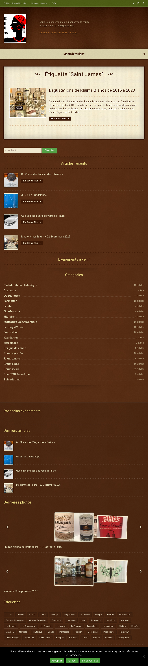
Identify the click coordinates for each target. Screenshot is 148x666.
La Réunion (76, 626)
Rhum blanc (11, 364)
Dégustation (12, 296)
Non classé (11, 343)
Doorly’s (54, 614)
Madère (122, 626)
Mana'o (134, 626)
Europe (98, 614)
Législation (11, 332)
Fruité (8, 306)
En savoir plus (90, 660)
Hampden (71, 620)
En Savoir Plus (60, 118)
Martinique (11, 338)
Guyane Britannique (15, 620)
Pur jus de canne (15, 348)
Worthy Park (123, 638)
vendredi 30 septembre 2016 (21, 591)
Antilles (21, 614)
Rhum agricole (13, 353)
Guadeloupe (12, 311)
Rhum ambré (12, 358)
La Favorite (46, 626)
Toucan (96, 638)
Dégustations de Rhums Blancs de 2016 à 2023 (92, 90)
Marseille (23, 632)
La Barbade (11, 626)
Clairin (32, 614)
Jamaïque (110, 620)
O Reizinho (93, 632)
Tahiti (85, 638)
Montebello (64, 632)
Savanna (73, 638)
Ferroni (110, 614)
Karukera (125, 620)
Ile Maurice (96, 620)
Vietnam (108, 638)
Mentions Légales (39, 3)
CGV (54, 3)
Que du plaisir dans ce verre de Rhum (43, 215)
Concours (10, 290)
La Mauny (61, 626)
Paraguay (124, 632)
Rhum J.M (29, 638)
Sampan (60, 638)
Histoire (9, 317)
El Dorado (85, 614)
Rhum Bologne (12, 638)
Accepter (56, 660)
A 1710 (9, 614)
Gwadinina (56, 620)
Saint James (45, 638)
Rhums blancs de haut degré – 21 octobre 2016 (33, 547)
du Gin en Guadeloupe (34, 195)
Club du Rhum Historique (20, 285)
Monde (51, 632)
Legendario (92, 626)
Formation (10, 301)
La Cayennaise (28, 626)
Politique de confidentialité (15, 3)
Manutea (10, 632)
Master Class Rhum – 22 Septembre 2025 (45, 236)
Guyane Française (37, 620)
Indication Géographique (20, 322)
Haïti (83, 620)
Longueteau (108, 626)
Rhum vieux (11, 369)
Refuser (72, 660)
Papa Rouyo (109, 632)
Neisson (78, 632)
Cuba (43, 614)
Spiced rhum (12, 379)
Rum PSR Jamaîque (17, 374)
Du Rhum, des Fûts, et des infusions (42, 174)
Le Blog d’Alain (14, 327)
